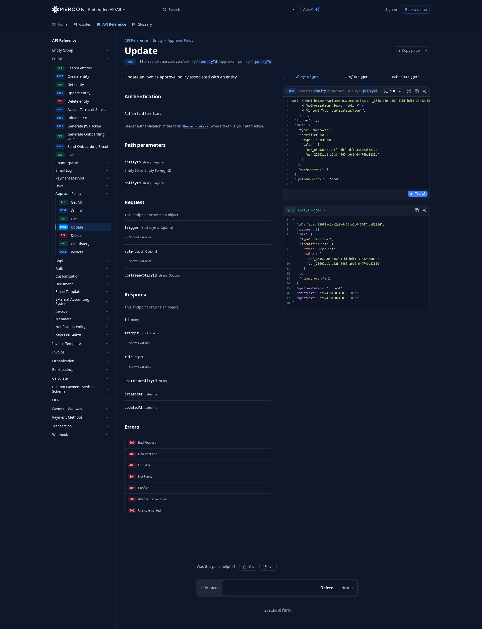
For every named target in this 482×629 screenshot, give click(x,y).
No (271, 566)
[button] (198, 442)
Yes (251, 566)
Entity (158, 40)
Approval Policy (180, 40)
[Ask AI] (424, 91)
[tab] (60, 24)
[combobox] (307, 210)
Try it (420, 193)
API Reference (136, 40)
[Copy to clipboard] (416, 91)
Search (231, 9)
